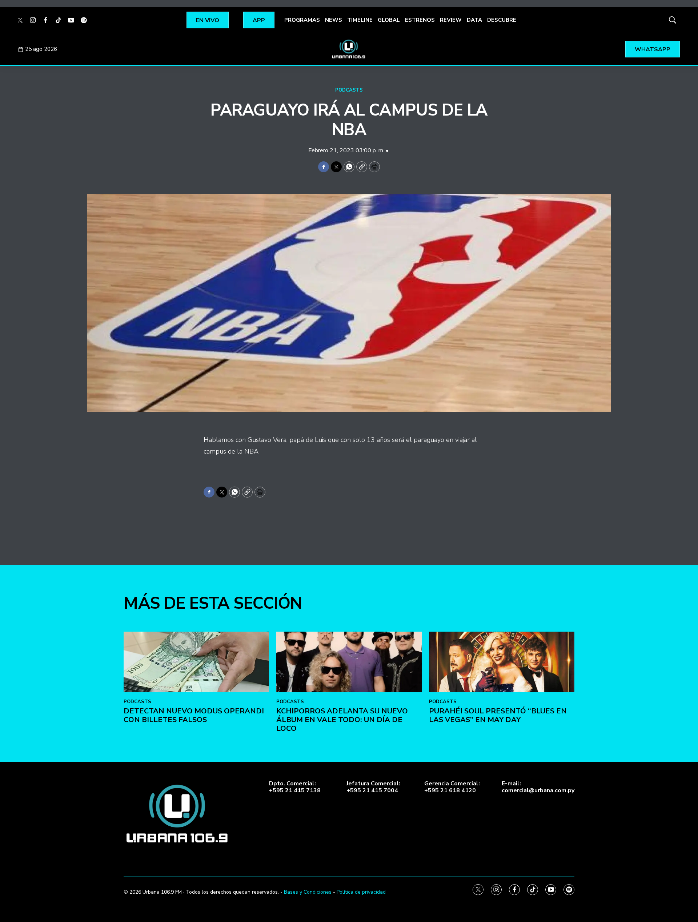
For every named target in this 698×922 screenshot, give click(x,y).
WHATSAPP (652, 49)
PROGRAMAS (302, 20)
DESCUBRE (501, 20)
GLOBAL (389, 20)
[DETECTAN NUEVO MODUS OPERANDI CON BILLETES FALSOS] (196, 662)
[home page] (349, 49)
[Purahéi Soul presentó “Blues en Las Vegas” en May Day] (501, 662)
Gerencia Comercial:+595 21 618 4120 (452, 787)
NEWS (333, 20)
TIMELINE (360, 20)
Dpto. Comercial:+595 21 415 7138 (295, 787)
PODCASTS (349, 90)
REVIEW (451, 20)
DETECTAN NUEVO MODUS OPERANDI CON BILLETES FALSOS (194, 715)
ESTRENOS (420, 20)
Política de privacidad (361, 892)
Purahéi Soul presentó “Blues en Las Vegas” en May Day (498, 715)
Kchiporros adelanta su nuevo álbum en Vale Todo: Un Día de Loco (342, 719)
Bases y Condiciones (308, 892)
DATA (474, 20)
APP (259, 20)
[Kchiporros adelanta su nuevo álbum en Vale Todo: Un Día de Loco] (349, 662)
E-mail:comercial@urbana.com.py (538, 787)
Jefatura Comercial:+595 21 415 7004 (373, 787)
